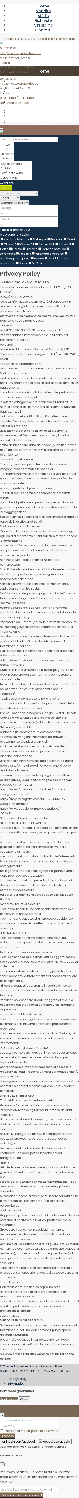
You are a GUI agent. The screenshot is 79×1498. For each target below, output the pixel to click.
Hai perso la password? (42, 1431)
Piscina (39, 258)
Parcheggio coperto (49, 254)
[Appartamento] (16, 163)
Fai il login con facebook (18, 1441)
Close (24, 1399)
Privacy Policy (17, 1379)
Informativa (16, 1383)
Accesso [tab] (14, 1407)
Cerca (6, 188)
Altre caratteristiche (14, 234)
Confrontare (9, 1399)
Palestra (25, 254)
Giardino (32, 249)
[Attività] (16, 168)
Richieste (43, 20)
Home (43, 6)
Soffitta (37, 263)
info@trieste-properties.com (20, 53)
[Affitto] (7, 144)
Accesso (8, 1436)
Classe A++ (46, 244)
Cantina (72, 239)
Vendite (43, 11)
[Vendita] (7, 158)
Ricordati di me (15, 1431)
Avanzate (7, 183)
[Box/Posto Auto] (16, 173)
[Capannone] (16, 177)
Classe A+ (27, 244)
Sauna (23, 263)
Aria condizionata (16, 239)
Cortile (17, 249)
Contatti (43, 30)
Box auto (56, 239)
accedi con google (56, 1441)
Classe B (64, 244)
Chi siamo (43, 25)
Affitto (43, 15)
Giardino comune (53, 249)
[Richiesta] (7, 154)
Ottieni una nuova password (22, 1495)
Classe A (10, 244)
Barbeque (40, 239)
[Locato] (7, 149)
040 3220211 (8, 48)
